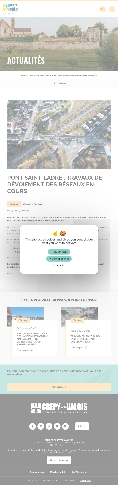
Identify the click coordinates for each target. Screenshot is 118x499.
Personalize (59, 265)
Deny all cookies (60, 258)
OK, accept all (60, 251)
